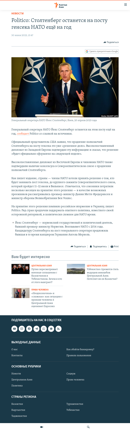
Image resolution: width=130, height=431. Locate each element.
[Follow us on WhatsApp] (44, 329)
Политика (17, 386)
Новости (17, 13)
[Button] (111, 42)
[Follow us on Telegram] (36, 329)
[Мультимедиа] (41, 427)
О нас (14, 349)
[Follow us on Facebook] (29, 329)
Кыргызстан (18, 410)
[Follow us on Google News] (51, 329)
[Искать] (88, 427)
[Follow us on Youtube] (14, 329)
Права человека (40, 290)
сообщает (23, 133)
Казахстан (17, 404)
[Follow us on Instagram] (22, 329)
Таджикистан (19, 416)
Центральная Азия (41, 266)
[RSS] (58, 329)
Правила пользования (78, 355)
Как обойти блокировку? (80, 349)
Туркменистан (74, 404)
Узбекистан (73, 410)
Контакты (17, 355)
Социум (70, 374)
